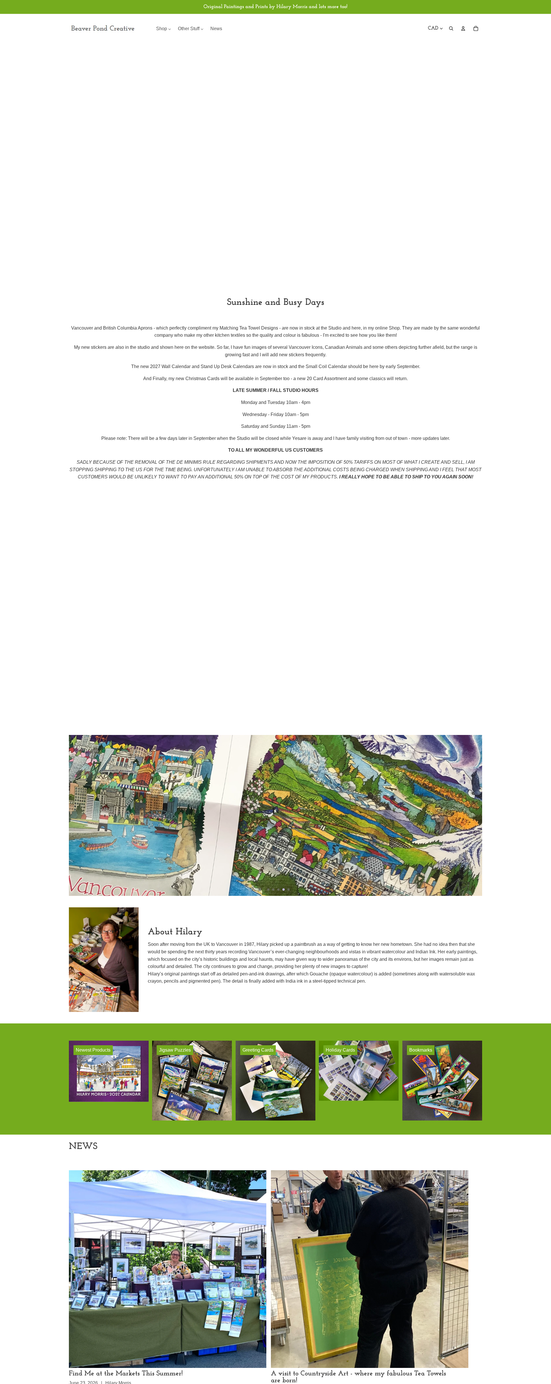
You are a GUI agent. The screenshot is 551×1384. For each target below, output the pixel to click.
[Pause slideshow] (260, 889)
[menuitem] (164, 28)
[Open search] (451, 28)
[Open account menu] (463, 28)
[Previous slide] (76, 815)
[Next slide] (475, 815)
